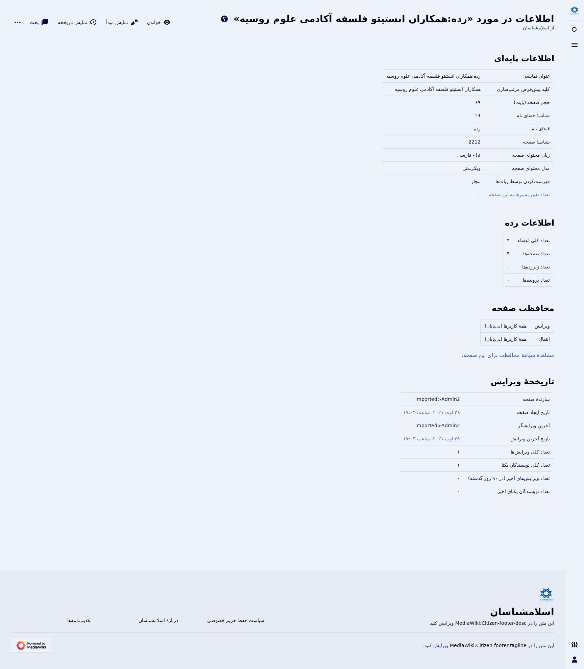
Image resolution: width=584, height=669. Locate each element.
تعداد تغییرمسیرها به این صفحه (519, 194)
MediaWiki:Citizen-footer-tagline (488, 645)
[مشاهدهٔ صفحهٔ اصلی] (574, 11)
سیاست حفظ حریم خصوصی (235, 620)
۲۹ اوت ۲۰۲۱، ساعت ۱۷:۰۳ (431, 412)
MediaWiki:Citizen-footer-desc (491, 623)
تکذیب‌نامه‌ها (79, 620)
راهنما (224, 19)
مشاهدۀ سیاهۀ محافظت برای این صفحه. (508, 355)
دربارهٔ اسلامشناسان (158, 620)
